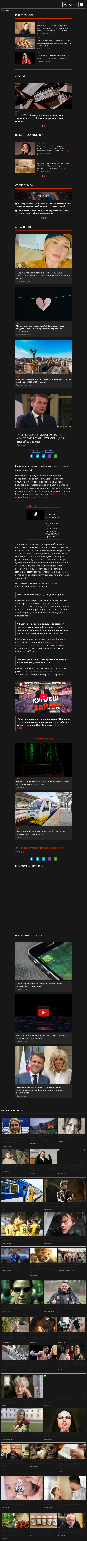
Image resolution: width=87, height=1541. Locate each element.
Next (69, 96)
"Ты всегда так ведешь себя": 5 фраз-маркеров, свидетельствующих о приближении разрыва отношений (40, 329)
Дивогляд (56, 494)
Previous (17, 96)
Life (38, 38)
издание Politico (38, 497)
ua (64, 4)
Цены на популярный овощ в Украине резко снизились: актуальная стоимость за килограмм (54, 43)
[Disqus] (43, 903)
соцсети (25, 848)
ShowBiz (40, 23)
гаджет (35, 848)
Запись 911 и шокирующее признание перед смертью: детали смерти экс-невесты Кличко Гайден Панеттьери (53, 28)
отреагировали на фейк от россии (41, 671)
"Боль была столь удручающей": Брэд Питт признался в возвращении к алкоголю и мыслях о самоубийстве (53, 148)
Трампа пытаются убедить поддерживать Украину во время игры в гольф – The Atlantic (53, 165)
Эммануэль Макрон (56, 848)
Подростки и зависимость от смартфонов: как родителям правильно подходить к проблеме (52, 526)
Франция (19, 852)
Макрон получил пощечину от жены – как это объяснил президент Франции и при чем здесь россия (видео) (39, 1090)
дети (42, 848)
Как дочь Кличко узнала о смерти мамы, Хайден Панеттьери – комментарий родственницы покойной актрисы (43, 275)
